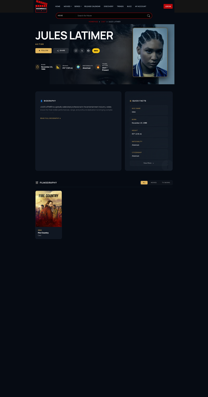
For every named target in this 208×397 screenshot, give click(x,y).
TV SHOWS (166, 183)
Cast (103, 22)
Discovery (108, 6)
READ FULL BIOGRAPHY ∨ (50, 118)
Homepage (93, 22)
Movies (67, 6)
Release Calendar (92, 6)
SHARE (62, 50)
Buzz (129, 6)
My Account (140, 6)
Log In (168, 6)
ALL (144, 183)
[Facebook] (88, 50)
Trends (120, 6)
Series (77, 6)
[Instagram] (75, 50)
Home (57, 6)
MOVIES (153, 183)
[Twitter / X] (82, 50)
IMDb (96, 51)
